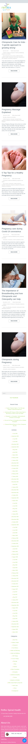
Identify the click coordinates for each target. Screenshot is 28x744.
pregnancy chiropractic (19, 184)
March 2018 (15, 570)
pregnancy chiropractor (10, 120)
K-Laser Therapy (15, 658)
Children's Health (6, 52)
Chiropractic (12, 52)
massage (12, 119)
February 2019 (15, 554)
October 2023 (15, 468)
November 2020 (15, 519)
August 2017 (15, 589)
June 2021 (15, 505)
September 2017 (15, 586)
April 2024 (15, 452)
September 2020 (15, 524)
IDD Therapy (15, 655)
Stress (15, 688)
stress (22, 239)
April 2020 (15, 532)
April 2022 (15, 484)
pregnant (3, 121)
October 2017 (15, 583)
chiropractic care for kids (13, 57)
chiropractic (11, 183)
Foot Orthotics (15, 647)
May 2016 (15, 616)
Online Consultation (15, 669)
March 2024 (15, 455)
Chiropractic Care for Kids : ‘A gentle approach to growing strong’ (14, 45)
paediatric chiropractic (6, 184)
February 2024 (15, 457)
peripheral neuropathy (15, 674)
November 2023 (15, 465)
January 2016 (15, 621)
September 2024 (15, 446)
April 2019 (15, 548)
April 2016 (15, 618)
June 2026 (15, 433)
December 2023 (15, 463)
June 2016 (15, 613)
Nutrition (15, 666)
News (18, 236)
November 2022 (15, 481)
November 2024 (15, 444)
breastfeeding (8, 307)
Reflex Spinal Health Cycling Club (15, 682)
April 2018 (15, 567)
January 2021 (15, 514)
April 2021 (15, 511)
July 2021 (15, 503)
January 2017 (15, 599)
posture (9, 369)
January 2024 (15, 460)
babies (4, 307)
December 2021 (15, 489)
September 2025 (15, 436)
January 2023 (15, 476)
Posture (15, 677)
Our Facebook (14, 397)
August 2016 (15, 607)
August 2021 (15, 500)
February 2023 (15, 473)
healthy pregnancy (6, 119)
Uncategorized (15, 690)
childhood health (19, 55)
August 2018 (15, 556)
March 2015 (15, 632)
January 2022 (15, 487)
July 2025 (15, 438)
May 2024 (15, 449)
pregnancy (15, 58)
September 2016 (15, 605)
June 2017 (15, 594)
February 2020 (15, 538)
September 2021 (15, 497)
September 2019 (15, 546)
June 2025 (15, 441)
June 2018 (15, 562)
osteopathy (4, 308)
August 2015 (15, 629)
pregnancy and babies (11, 117)
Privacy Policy (4, 736)
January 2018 (15, 575)
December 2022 (15, 479)
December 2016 (15, 602)
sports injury (15, 685)
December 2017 (15, 578)
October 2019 (15, 543)
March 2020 (15, 535)
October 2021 (15, 495)
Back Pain (15, 639)
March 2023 (15, 471)
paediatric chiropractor (8, 58)
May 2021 (15, 508)
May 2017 (15, 597)
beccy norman (13, 55)
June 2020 (15, 530)
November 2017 (15, 581)
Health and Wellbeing (19, 52)
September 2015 (15, 626)
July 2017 (15, 591)
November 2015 (15, 624)
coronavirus (10, 239)
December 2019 (15, 540)
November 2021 (15, 492)
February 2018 (15, 573)
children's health (5, 57)
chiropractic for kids (20, 307)
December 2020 (15, 516)
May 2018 (15, 564)
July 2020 (15, 527)
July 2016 (15, 610)
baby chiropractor (6, 55)
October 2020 (15, 522)
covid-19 (14, 239)
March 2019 (15, 551)
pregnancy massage (20, 120)
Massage (5, 117)
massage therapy (18, 119)
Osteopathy (15, 672)
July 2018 (15, 559)
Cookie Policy (4, 739)
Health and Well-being (15, 650)
